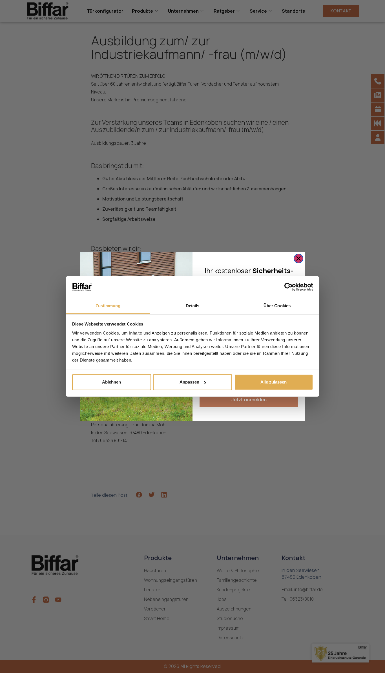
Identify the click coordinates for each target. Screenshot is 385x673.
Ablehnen (111, 382)
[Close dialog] (298, 258)
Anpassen (189, 382)
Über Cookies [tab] (277, 305)
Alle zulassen (273, 382)
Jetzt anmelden (249, 399)
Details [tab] (193, 305)
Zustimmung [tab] (108, 305)
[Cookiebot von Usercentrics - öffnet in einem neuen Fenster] (288, 287)
